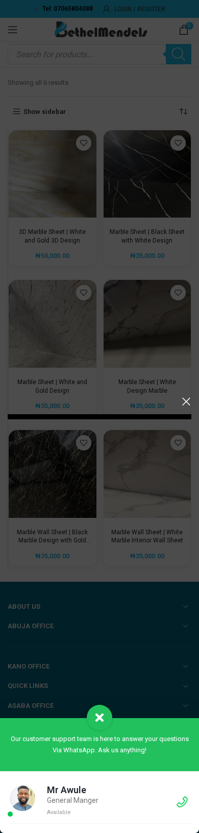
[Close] (186, 401)
